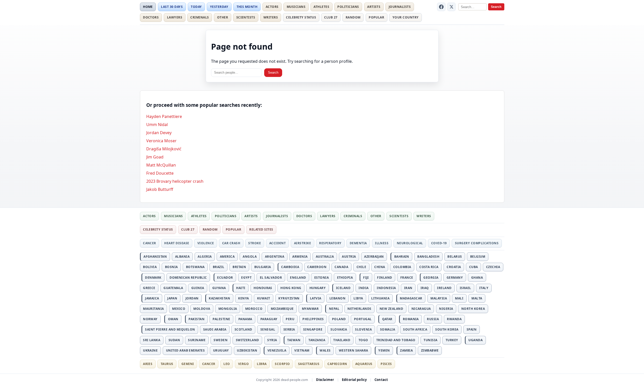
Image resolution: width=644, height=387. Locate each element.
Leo (226, 364)
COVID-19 (439, 243)
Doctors (151, 17)
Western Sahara (353, 350)
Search (496, 7)
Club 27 (330, 17)
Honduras (263, 288)
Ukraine (150, 350)
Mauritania (153, 309)
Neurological (410, 243)
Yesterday (219, 7)
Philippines (313, 319)
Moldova (201, 309)
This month (247, 7)
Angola (250, 256)
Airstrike (302, 243)
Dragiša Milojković (163, 149)
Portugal (363, 319)
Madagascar (411, 298)
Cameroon (316, 267)
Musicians (296, 7)
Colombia (402, 267)
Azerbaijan (374, 256)
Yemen (384, 350)
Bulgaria (262, 267)
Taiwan (293, 340)
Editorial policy (354, 379)
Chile (361, 267)
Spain (471, 329)
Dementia (358, 243)
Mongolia (227, 309)
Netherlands (359, 309)
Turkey (452, 340)
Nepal (334, 309)
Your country (405, 17)
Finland (384, 277)
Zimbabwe (430, 350)
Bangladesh (428, 256)
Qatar (387, 319)
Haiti (240, 288)
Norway (150, 319)
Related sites (261, 229)
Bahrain (401, 256)
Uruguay (221, 350)
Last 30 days (172, 7)
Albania (182, 256)
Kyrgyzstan (289, 298)
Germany (455, 277)
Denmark (153, 277)
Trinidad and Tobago (396, 340)
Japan (172, 298)
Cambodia (290, 267)
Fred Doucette (160, 173)
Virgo (243, 364)
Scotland (243, 329)
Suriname (196, 340)
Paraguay (269, 319)
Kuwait (263, 298)
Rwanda (454, 319)
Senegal (267, 329)
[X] (451, 7)
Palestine (221, 319)
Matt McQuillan (161, 165)
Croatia (454, 267)
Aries (147, 364)
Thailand (341, 340)
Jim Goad (154, 157)
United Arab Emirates (185, 350)
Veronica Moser (161, 141)
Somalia (387, 329)
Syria (272, 340)
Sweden (220, 340)
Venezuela (276, 350)
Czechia (493, 267)
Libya (358, 298)
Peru (290, 319)
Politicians (348, 7)
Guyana (219, 288)
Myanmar (310, 309)
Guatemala (173, 288)
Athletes (321, 7)
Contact (381, 379)
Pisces (386, 364)
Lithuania (380, 298)
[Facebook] (441, 7)
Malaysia (438, 298)
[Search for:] (236, 72)
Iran (408, 288)
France (406, 277)
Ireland (444, 288)
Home (148, 7)
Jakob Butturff (159, 189)
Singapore (312, 329)
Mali (459, 298)
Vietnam (301, 350)
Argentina (274, 256)
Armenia (299, 256)
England (298, 277)
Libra (261, 364)
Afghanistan (155, 256)
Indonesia (386, 288)
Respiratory (330, 243)
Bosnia (171, 267)
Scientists (245, 17)
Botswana (195, 267)
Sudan (174, 340)
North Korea (473, 309)
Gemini (187, 364)
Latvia (315, 298)
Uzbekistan (247, 350)
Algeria (205, 256)
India (363, 288)
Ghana (477, 277)
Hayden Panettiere (164, 116)
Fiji (366, 277)
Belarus (454, 256)
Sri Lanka (151, 340)
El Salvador (271, 277)
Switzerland (247, 340)
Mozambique (282, 309)
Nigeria (446, 309)
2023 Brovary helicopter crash (174, 181)
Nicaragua (421, 309)
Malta (476, 298)
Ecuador (225, 277)
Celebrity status (301, 17)
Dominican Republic (188, 277)
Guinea (197, 288)
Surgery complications (476, 243)
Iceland (343, 288)
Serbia (289, 329)
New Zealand (391, 309)
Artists (373, 7)
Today (196, 7)
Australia (325, 256)
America (227, 256)
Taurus (167, 364)
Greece (149, 288)
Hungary (317, 288)
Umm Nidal (157, 124)
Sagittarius (308, 364)
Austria (349, 256)
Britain (239, 267)
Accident (277, 243)
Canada (341, 267)
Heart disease (176, 243)
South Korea (446, 329)
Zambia (406, 350)
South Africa (415, 329)
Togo (363, 340)
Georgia (430, 277)
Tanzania (316, 340)
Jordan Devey (159, 132)
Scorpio (282, 364)
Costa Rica (429, 267)
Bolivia (150, 267)
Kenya (243, 298)
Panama (245, 319)
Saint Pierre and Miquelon (170, 329)
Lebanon (337, 298)
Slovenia (363, 329)
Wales (325, 350)
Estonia (321, 277)
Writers (270, 17)
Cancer (149, 243)
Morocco (253, 309)
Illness (381, 243)
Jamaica (152, 298)
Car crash (231, 243)
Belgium (477, 256)
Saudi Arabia (214, 329)
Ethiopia (345, 277)
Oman (173, 319)
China (379, 267)
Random (353, 17)
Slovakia (338, 329)
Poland (339, 319)
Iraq (425, 288)
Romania (411, 319)
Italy (483, 288)
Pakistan (196, 319)
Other (222, 17)
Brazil (218, 267)
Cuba (473, 267)
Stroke (254, 243)
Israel (465, 288)
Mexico (178, 309)
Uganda (475, 340)
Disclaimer (325, 379)
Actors (272, 7)
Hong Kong (290, 288)
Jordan (192, 298)
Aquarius (363, 364)
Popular (376, 17)
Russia (433, 319)
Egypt (246, 277)
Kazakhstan (219, 298)
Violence (205, 243)
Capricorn (337, 364)
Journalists (400, 7)
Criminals (199, 17)
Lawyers (174, 17)
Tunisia (430, 340)
